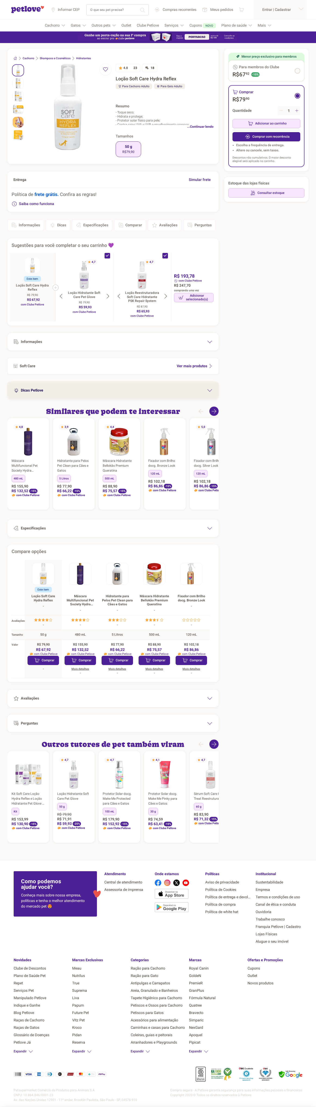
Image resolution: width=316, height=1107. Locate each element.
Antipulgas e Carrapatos (150, 983)
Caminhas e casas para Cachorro (158, 1027)
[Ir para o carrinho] (241, 9)
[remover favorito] (105, 69)
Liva (75, 998)
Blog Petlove (24, 1013)
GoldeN (195, 975)
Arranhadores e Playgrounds (154, 1042)
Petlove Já (22, 1042)
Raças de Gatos (26, 1027)
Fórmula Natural (202, 998)
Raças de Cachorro (29, 1020)
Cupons (254, 968)
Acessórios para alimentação (154, 1020)
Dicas (61, 225)
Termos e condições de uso (278, 897)
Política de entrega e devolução (228, 897)
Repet (18, 983)
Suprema (79, 990)
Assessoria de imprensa (123, 889)
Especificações (95, 225)
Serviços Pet (24, 990)
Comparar (133, 225)
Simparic (196, 1020)
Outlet (252, 975)
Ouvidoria (263, 912)
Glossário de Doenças (31, 1035)
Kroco (77, 1027)
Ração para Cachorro (148, 968)
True (75, 983)
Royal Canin (199, 968)
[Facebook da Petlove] (158, 883)
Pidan (77, 1035)
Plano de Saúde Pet (30, 975)
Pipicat (194, 1042)
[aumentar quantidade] (296, 110)
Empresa (263, 889)
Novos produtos (260, 983)
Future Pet (80, 1013)
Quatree (195, 1005)
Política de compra (220, 904)
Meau (76, 968)
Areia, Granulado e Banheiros (154, 990)
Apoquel (195, 1035)
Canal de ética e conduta (276, 904)
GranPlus (196, 990)
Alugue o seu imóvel (272, 941)
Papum (78, 1005)
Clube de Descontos (30, 968)
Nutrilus (78, 975)
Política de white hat (221, 912)
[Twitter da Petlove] (176, 883)
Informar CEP (69, 9)
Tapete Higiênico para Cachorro (156, 998)
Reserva (78, 1042)
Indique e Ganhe (27, 1005)
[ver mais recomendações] (214, 411)
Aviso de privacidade (222, 882)
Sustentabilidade (269, 882)
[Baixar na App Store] (178, 894)
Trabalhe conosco (270, 919)
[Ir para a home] (27, 12)
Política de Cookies (220, 889)
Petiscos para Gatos (147, 1013)
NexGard (196, 1027)
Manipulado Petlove (30, 998)
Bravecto (196, 1013)
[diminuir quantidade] (281, 110)
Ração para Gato (144, 975)
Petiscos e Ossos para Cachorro (157, 1005)
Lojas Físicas (266, 934)
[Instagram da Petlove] (167, 883)
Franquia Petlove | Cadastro (278, 926)
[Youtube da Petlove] (186, 883)
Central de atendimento (123, 882)
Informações (29, 225)
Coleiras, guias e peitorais (151, 1035)
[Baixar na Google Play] (178, 908)
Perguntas (203, 225)
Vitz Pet (78, 1020)
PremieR (196, 983)
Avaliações (168, 225)
